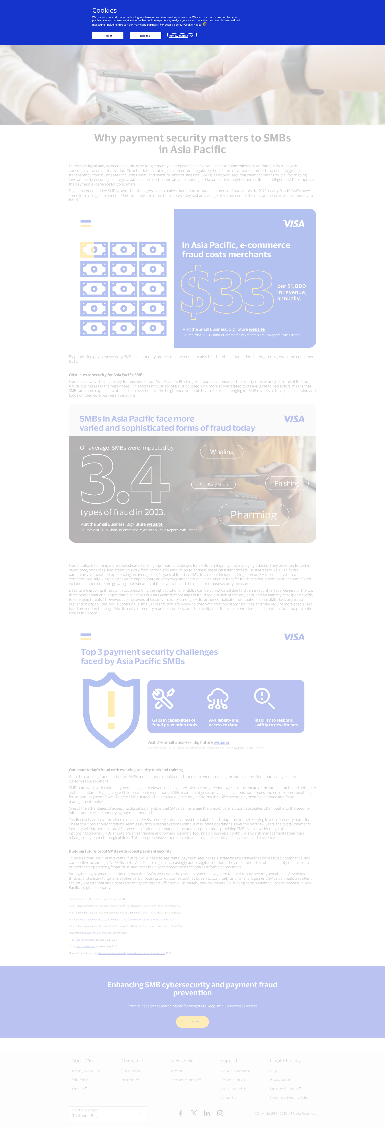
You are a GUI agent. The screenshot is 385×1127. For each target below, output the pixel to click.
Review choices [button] (178, 36)
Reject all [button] (145, 36)
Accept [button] (108, 36)
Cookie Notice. (193, 24)
